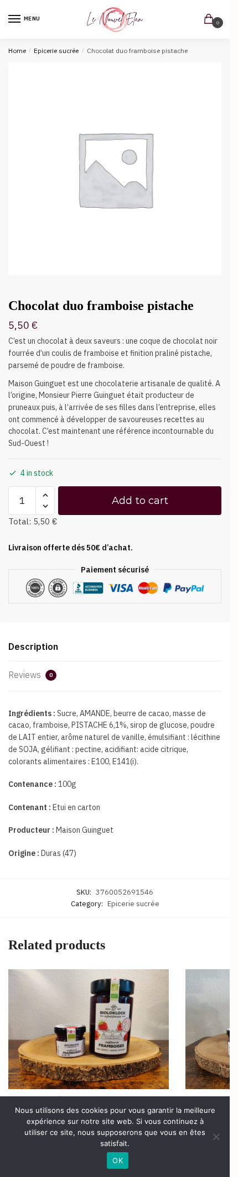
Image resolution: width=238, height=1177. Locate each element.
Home (17, 50)
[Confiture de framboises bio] (88, 1029)
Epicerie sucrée (56, 50)
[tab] (114, 647)
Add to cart (140, 501)
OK (117, 1160)
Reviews (30, 674)
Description (33, 646)
